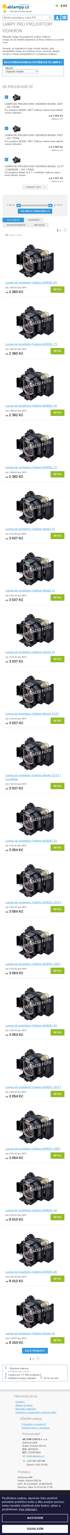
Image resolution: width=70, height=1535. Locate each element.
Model (9, 68)
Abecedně (39, 225)
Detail (58, 289)
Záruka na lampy (24, 1405)
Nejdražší (34, 220)
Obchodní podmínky (25, 1409)
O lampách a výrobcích (34, 1424)
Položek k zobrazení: (35, 211)
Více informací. (28, 1509)
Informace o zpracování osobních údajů (35, 1412)
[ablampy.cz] (16, 4)
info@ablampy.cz (35, 1456)
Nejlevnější (13, 220)
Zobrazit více (33, 187)
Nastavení (35, 1518)
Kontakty (20, 1401)
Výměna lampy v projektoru (36, 1428)
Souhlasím (35, 1528)
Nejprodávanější (16, 225)
